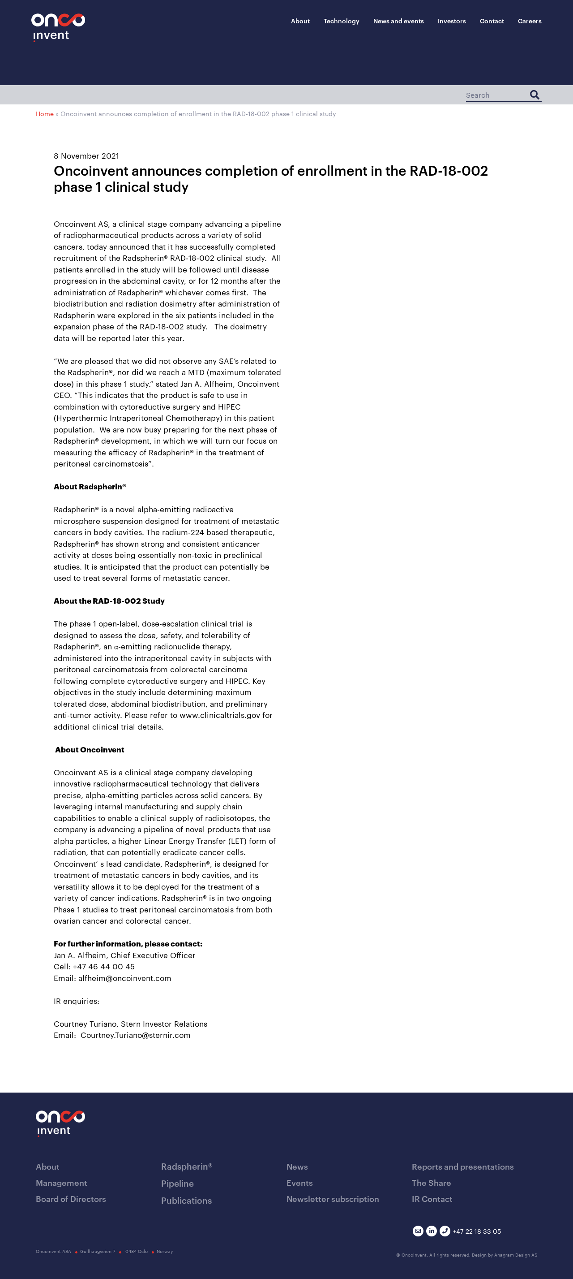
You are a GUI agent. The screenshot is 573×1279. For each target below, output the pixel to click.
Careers (530, 20)
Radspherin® (187, 1166)
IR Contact (432, 1198)
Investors (452, 20)
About (300, 20)
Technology (341, 20)
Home (45, 113)
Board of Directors (71, 1198)
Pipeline (177, 1183)
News (297, 1165)
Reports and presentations (463, 1165)
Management (61, 1182)
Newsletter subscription (332, 1198)
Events (299, 1182)
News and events (398, 20)
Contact (492, 20)
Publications (186, 1200)
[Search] (535, 94)
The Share (431, 1182)
